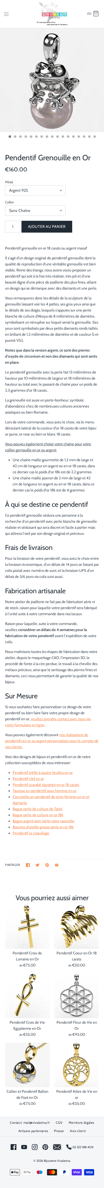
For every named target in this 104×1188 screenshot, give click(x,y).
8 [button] (46, 137)
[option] (52, 80)
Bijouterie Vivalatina (57, 1161)
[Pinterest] (45, 1147)
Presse (59, 1131)
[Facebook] (13, 1147)
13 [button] (73, 137)
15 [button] (83, 137)
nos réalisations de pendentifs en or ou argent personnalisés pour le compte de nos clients (51, 741)
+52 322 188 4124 (82, 1147)
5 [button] (30, 137)
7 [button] (41, 137)
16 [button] (89, 137)
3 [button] (20, 137)
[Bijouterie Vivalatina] (52, 14)
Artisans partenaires (33, 1131)
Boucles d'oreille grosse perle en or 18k (43, 827)
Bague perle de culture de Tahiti (37, 809)
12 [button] (67, 137)
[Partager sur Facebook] (28, 865)
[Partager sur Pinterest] (47, 865)
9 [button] (52, 137)
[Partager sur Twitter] (37, 865)
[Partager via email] (57, 865)
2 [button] (14, 137)
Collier (9, 202)
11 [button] (62, 137)
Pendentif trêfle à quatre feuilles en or (43, 772)
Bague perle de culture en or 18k (38, 815)
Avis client (78, 1131)
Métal (9, 182)
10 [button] (57, 137)
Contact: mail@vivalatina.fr (30, 1122)
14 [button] (78, 137)
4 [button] (25, 137)
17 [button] (94, 137)
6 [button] (36, 137)
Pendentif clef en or (28, 778)
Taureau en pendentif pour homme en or (44, 791)
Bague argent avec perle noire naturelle (43, 821)
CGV (59, 1122)
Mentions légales (81, 1122)
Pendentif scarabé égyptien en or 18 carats (46, 785)
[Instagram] (35, 1147)
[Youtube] (24, 1147)
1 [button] (9, 137)
